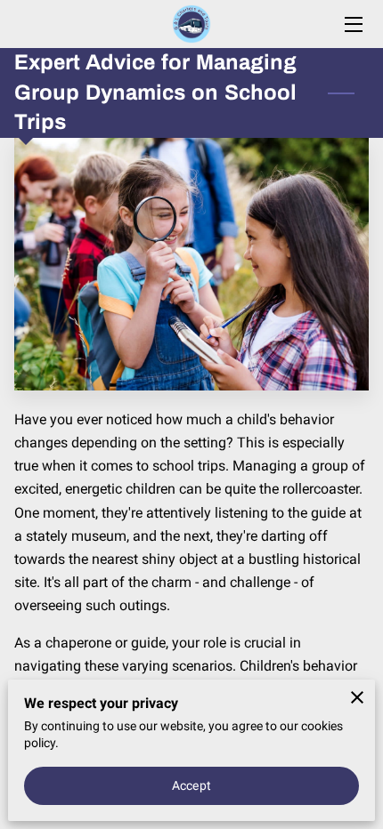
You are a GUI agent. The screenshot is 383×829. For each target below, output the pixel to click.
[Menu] (352, 24)
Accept (191, 785)
